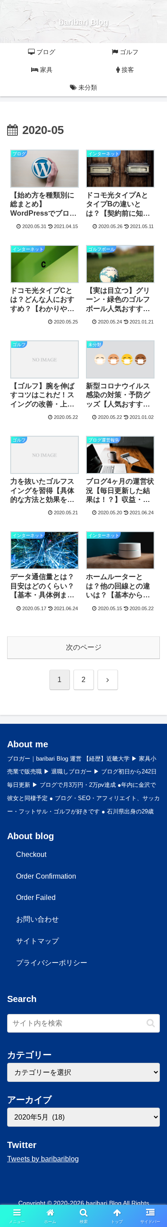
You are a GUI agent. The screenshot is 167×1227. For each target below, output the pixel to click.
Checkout (31, 854)
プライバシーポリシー (51, 963)
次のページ (84, 647)
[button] (151, 1023)
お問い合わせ (37, 919)
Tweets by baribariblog (43, 1159)
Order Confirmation (46, 876)
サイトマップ (37, 941)
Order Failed (36, 897)
